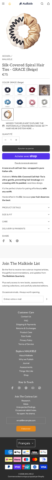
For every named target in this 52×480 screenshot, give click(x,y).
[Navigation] (3, 3)
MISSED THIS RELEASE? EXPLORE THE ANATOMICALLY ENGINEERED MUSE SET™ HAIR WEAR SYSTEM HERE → (27, 126)
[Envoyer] (46, 299)
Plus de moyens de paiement (26, 163)
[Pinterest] (26, 388)
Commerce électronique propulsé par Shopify (26, 476)
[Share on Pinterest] (17, 241)
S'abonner (26, 429)
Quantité (7, 134)
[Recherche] (42, 3)
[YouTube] (33, 388)
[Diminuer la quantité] (5, 140)
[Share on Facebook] (3, 241)
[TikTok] (39, 388)
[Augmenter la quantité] (16, 140)
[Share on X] (10, 241)
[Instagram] (19, 388)
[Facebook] (12, 388)
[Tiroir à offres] (9, 3)
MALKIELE (7, 59)
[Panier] (48, 3)
